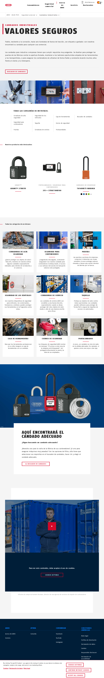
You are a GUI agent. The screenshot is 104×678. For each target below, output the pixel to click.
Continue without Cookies (78, 670)
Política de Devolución (88, 640)
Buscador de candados (16, 71)
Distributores (89, 2)
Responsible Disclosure (89, 652)
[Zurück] (48, 209)
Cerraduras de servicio (42, 130)
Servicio (74, 5)
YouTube (59, 638)
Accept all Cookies (75, 675)
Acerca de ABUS (62, 5)
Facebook (59, 634)
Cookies (83, 648)
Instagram (59, 642)
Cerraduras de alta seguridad (20, 117)
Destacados (88, 5)
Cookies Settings (52, 575)
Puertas (16, 130)
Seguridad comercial (49, 5)
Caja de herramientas (63, 117)
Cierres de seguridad (62, 123)
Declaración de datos (88, 644)
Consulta (33, 634)
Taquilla (37, 123)
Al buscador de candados (35, 464)
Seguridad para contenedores (19, 123)
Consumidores (33, 5)
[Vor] (56, 209)
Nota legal (84, 636)
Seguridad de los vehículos (40, 117)
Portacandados (61, 130)
